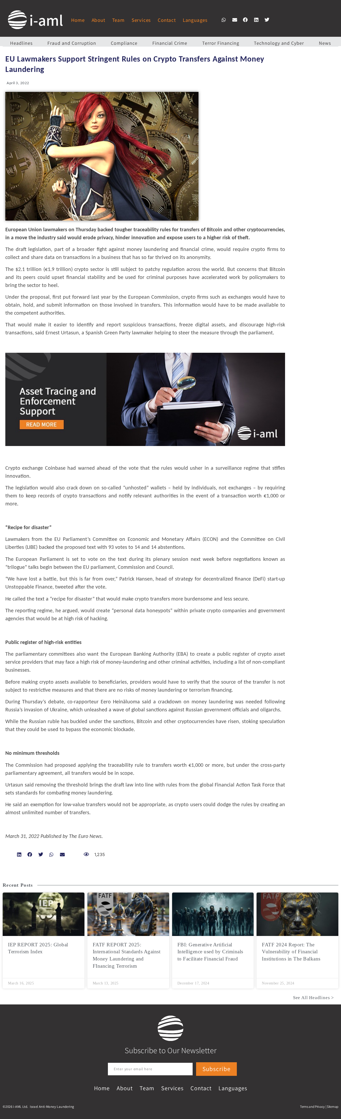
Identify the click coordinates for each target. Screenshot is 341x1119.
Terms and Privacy (312, 1106)
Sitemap (332, 1106)
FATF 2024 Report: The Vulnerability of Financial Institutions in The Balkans (291, 952)
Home (77, 20)
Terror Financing (220, 43)
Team (118, 20)
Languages (195, 20)
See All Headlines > (313, 997)
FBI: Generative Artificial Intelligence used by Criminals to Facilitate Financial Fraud (210, 952)
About (98, 20)
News (325, 43)
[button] (223, 20)
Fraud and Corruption (71, 43)
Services (141, 20)
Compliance (124, 43)
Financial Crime (169, 43)
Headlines (21, 43)
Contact (167, 20)
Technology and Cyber (279, 43)
